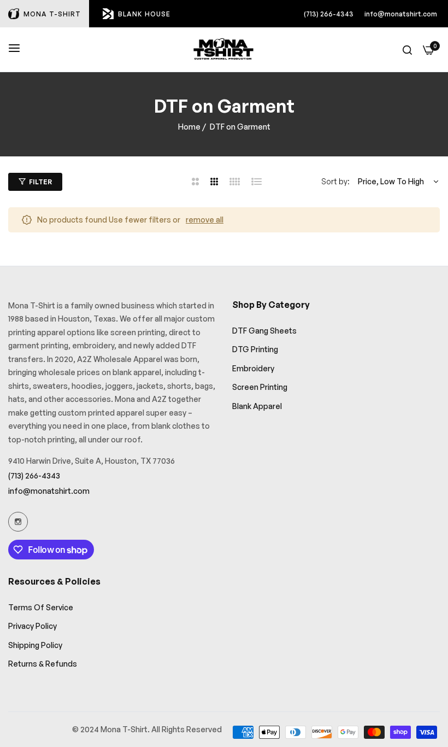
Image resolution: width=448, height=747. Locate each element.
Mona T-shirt (52, 14)
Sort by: (335, 181)
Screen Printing (259, 387)
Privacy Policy (32, 626)
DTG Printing (255, 349)
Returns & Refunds (42, 663)
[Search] (407, 49)
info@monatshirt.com (400, 14)
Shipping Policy (35, 645)
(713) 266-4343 (328, 14)
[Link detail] (18, 522)
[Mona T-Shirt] (224, 49)
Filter (40, 182)
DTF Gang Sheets (264, 330)
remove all (204, 219)
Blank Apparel (257, 406)
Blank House (144, 14)
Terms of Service (40, 607)
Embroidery (253, 368)
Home (189, 126)
